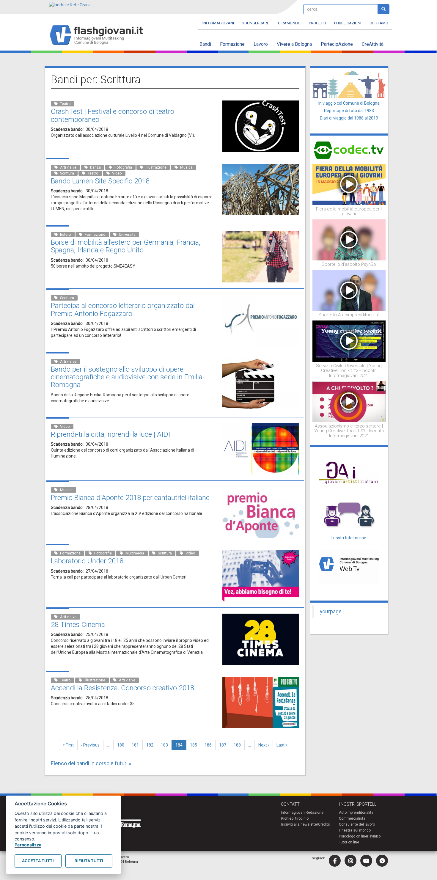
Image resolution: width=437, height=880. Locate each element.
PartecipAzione (337, 44)
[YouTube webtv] (366, 861)
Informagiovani (218, 23)
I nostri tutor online (348, 537)
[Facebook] (335, 861)
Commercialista (352, 818)
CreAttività (372, 44)
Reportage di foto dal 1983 (349, 110)
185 (195, 745)
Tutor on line (349, 842)
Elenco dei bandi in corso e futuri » (91, 763)
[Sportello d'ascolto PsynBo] (349, 239)
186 (209, 745)
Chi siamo (379, 23)
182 (151, 745)
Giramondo (289, 23)
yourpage (331, 612)
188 (238, 745)
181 (137, 745)
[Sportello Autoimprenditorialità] (349, 290)
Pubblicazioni (347, 23)
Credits (324, 824)
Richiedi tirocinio (295, 818)
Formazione (232, 44)
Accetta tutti (38, 860)
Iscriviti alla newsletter (299, 824)
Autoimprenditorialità (356, 812)
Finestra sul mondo (355, 830)
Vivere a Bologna (294, 44)
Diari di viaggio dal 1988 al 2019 (349, 118)
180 (122, 745)
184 (180, 746)
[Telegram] (382, 861)
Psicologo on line (353, 836)
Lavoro (261, 44)
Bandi (205, 44)
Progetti (317, 23)
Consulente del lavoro (357, 824)
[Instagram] (350, 861)
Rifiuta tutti (89, 860)
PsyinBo (374, 836)
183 (166, 745)
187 (224, 745)
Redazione (314, 812)
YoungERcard (256, 23)
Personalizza (28, 844)
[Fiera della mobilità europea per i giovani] (349, 184)
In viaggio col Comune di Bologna (349, 103)
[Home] (99, 35)
